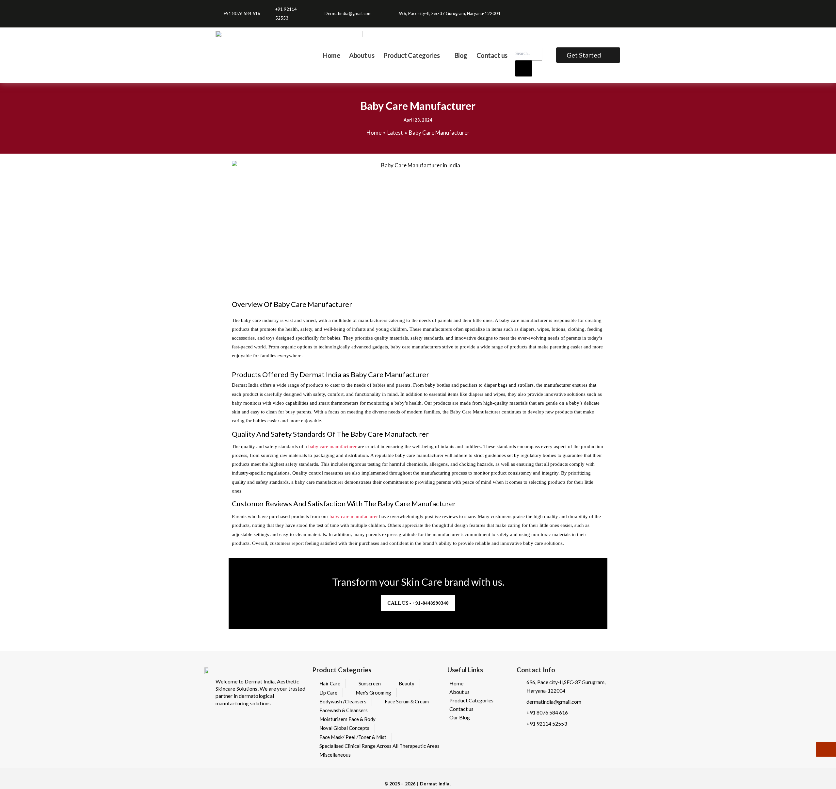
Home (456, 683)
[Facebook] (600, 9)
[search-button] (523, 68)
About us (459, 692)
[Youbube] (617, 9)
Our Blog (459, 717)
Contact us (461, 709)
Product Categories (471, 700)
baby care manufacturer (332, 446)
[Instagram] (608, 9)
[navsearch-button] (519, 40)
